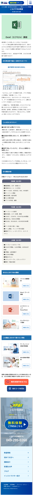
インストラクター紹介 (12, 476)
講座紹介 (7, 462)
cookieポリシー (16, 486)
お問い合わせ (7, 486)
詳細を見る (26, 286)
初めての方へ (9, 457)
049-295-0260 (16, 440)
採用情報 (12, 484)
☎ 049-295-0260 (16, 12)
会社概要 (6, 484)
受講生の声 (8, 466)
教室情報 (7, 452)
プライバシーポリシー (22, 484)
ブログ (6, 471)
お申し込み (16, 3)
